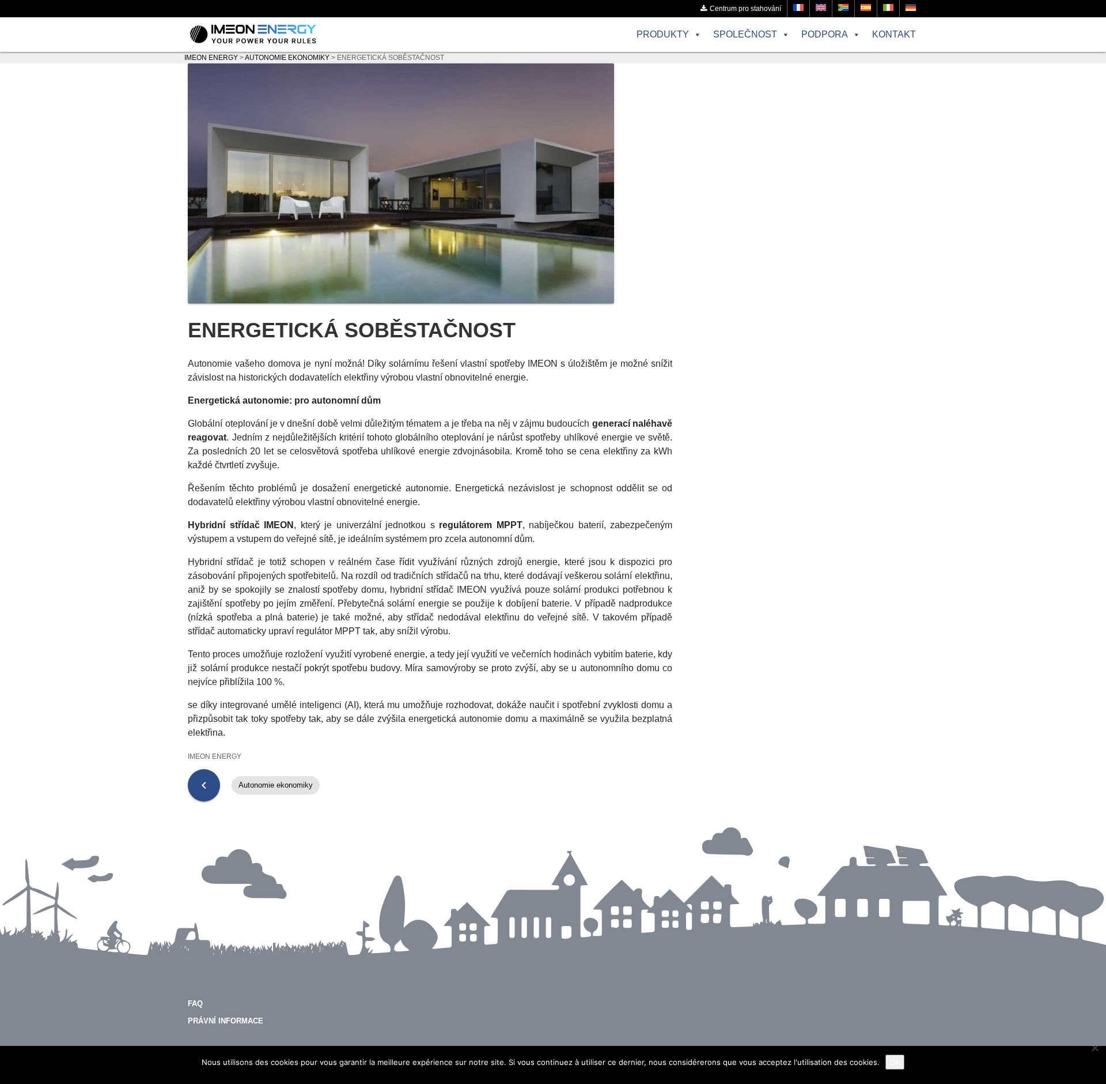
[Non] (1094, 1047)
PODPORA (824, 34)
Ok (895, 1062)
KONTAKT (894, 34)
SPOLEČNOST (745, 34)
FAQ (195, 1003)
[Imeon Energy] (253, 34)
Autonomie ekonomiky (275, 785)
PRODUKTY (663, 34)
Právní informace (225, 1021)
